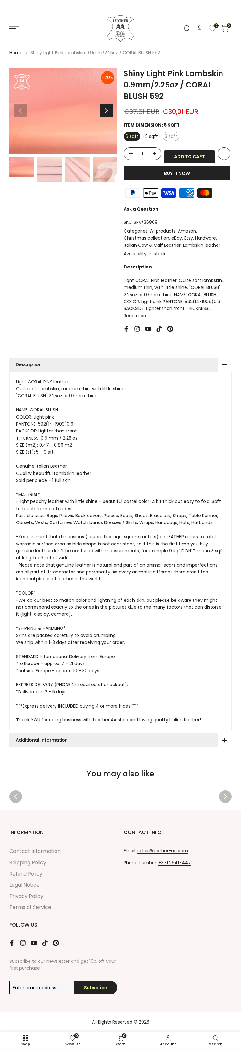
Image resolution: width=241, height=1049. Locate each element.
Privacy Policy (26, 896)
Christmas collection (146, 238)
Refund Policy (25, 873)
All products (163, 231)
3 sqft (171, 137)
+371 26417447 (174, 863)
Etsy (188, 238)
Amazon (187, 231)
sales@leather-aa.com (162, 851)
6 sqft (132, 136)
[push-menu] (14, 28)
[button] (224, 153)
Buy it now (177, 173)
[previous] (20, 110)
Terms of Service (30, 907)
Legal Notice (24, 884)
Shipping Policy (27, 862)
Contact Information (35, 851)
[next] (106, 110)
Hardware (205, 238)
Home (16, 52)
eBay (176, 238)
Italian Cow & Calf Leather (152, 245)
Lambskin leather (201, 245)
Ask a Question (141, 209)
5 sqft (151, 136)
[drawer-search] (187, 28)
